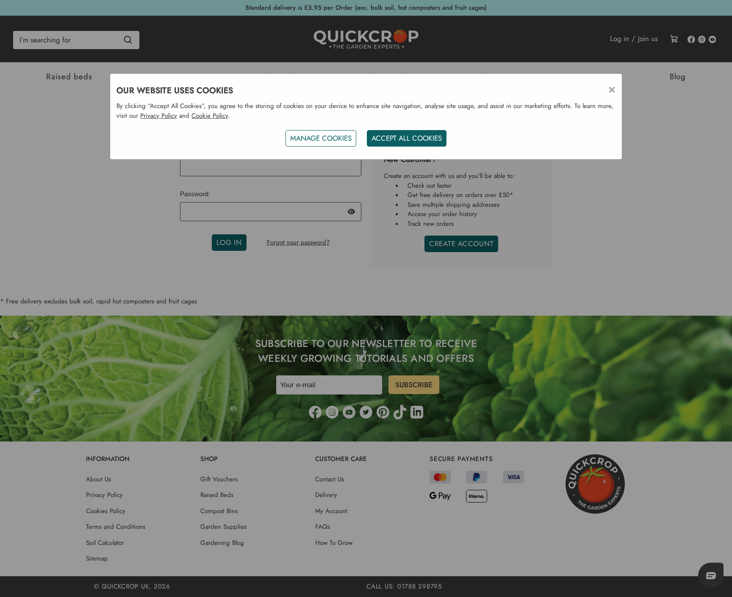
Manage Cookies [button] (321, 138)
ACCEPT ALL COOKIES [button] (407, 138)
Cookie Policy (209, 115)
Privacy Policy (158, 115)
